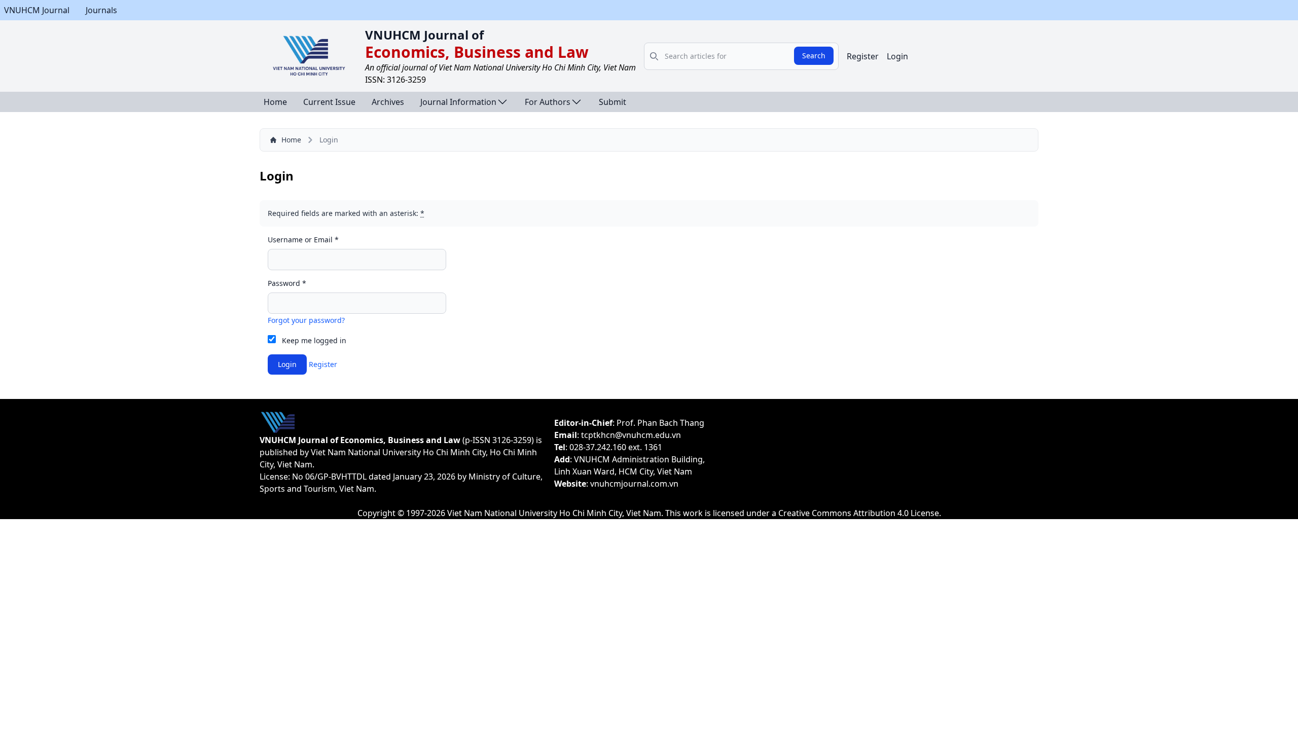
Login (897, 56)
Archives (388, 101)
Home (275, 101)
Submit (612, 101)
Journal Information (458, 101)
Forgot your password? (306, 320)
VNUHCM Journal (36, 10)
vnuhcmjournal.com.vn (634, 483)
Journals (101, 10)
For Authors (547, 101)
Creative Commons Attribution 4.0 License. (859, 513)
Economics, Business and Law (477, 52)
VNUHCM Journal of (424, 34)
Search (813, 55)
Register (863, 56)
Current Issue (329, 101)
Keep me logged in (314, 340)
